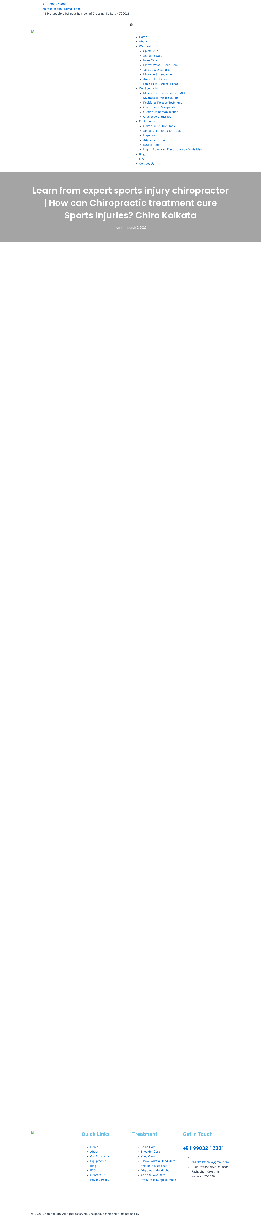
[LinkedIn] (180, 9)
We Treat (145, 46)
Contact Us (146, 163)
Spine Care (150, 51)
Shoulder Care (152, 55)
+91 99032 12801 (203, 1148)
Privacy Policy (99, 1180)
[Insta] (180, 14)
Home (143, 37)
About (143, 41)
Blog (142, 154)
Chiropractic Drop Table (159, 126)
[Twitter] (180, 19)
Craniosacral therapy (157, 116)
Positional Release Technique (162, 102)
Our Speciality (148, 88)
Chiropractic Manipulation (160, 107)
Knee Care (150, 60)
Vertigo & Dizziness (156, 69)
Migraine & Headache (157, 74)
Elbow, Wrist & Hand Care (160, 65)
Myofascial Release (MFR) (160, 98)
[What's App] (180, 24)
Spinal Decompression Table (162, 130)
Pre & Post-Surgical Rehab (161, 83)
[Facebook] (180, 4)
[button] (180, 32)
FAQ (141, 158)
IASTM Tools (151, 144)
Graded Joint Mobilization (160, 112)
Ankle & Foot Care (155, 79)
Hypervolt (150, 135)
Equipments (147, 121)
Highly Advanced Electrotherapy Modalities (172, 149)
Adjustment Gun (154, 140)
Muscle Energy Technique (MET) (165, 93)
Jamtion (145, 1214)
